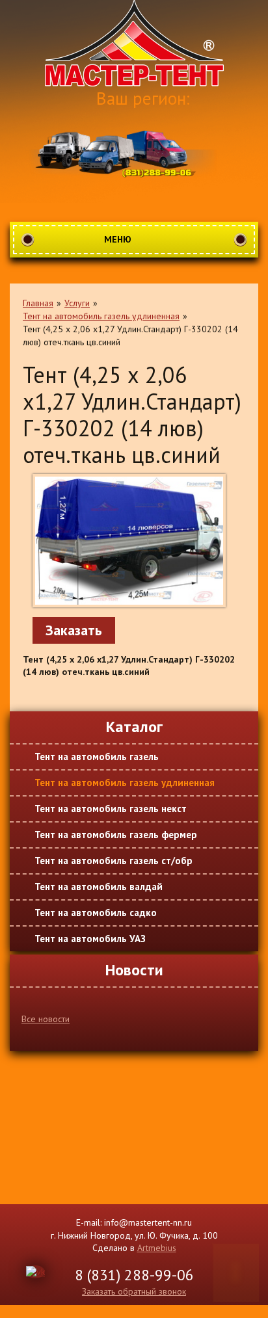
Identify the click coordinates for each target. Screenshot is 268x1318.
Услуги (77, 303)
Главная (38, 303)
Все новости (45, 1019)
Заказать (74, 630)
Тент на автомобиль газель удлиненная (101, 316)
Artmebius (156, 1248)
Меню (117, 239)
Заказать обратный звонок (134, 1291)
